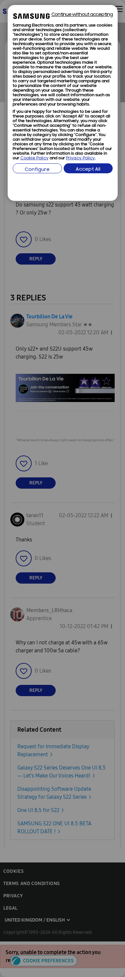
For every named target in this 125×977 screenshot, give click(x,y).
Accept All (88, 169)
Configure (37, 169)
